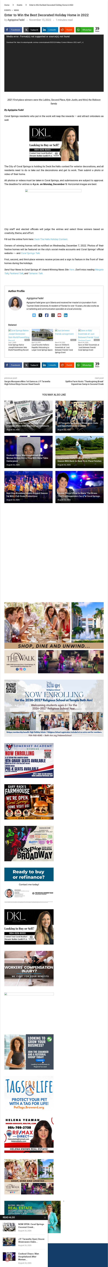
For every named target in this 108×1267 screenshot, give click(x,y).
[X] (40, 315)
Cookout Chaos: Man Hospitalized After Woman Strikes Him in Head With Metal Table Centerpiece (27, 458)
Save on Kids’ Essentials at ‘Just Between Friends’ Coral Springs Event (88, 347)
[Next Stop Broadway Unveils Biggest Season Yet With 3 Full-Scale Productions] (28, 487)
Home (6, 5)
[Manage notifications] (7, 1259)
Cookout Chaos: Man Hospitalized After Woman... (28, 1256)
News (27, 340)
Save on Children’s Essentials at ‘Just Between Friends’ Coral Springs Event (64, 349)
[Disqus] (54, 546)
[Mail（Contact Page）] (34, 315)
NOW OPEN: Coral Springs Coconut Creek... (31, 1225)
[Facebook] (46, 315)
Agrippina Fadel (16, 19)
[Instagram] (53, 315)
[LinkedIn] (65, 315)
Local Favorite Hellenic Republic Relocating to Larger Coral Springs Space (42, 347)
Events (19, 5)
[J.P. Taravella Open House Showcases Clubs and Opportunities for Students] (79, 417)
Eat (51, 340)
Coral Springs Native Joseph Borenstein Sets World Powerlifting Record (18, 347)
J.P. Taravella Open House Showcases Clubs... (31, 1240)
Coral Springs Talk (30, 253)
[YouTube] (59, 315)
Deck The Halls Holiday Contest (50, 239)
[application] (54, 63)
